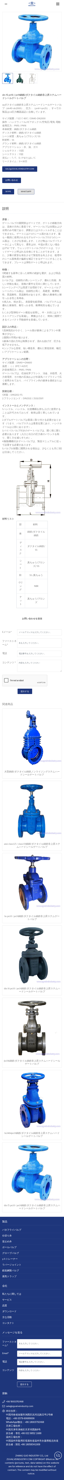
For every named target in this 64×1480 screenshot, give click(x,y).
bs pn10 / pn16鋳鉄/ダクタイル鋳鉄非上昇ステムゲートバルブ (32, 917)
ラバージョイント (11, 1265)
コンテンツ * (9, 663)
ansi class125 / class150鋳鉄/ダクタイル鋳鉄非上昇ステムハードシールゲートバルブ (32, 845)
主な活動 (7, 1317)
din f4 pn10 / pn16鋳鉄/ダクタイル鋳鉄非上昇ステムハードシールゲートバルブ (32, 990)
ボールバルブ (9, 1247)
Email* (5, 1353)
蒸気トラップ (9, 1276)
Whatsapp (26, 191)
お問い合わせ (11, 180)
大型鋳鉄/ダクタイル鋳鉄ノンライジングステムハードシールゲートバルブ (32, 773)
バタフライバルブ (11, 1230)
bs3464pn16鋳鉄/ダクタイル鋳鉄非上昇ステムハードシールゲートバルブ (32, 1134)
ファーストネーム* (9, 643)
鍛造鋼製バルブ (10, 1271)
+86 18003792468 (15, 1402)
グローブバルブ (10, 1253)
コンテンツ (8, 1370)
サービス (7, 1300)
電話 (4, 653)
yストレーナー (10, 1259)
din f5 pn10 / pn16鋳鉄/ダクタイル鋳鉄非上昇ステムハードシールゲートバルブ (32, 1207)
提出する (25, 691)
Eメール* (7, 632)
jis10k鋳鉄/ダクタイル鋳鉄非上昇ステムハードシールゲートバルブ (32, 1062)
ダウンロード (9, 1312)
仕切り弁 (7, 1236)
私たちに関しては (11, 1294)
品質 (4, 1306)
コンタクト (8, 1323)
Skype (8, 191)
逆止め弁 (7, 1242)
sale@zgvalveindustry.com (19, 169)
